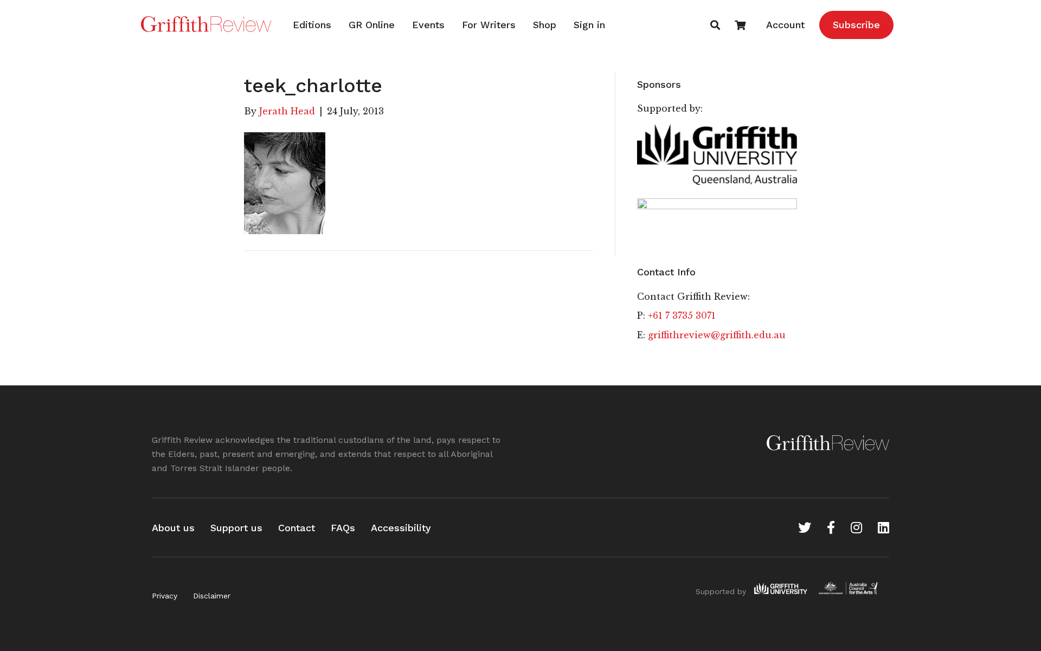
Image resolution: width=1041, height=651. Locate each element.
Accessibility (401, 527)
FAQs (343, 527)
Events (428, 24)
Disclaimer (211, 595)
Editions (312, 24)
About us (173, 527)
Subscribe (856, 24)
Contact (296, 527)
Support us (236, 527)
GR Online (372, 24)
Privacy (164, 595)
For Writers (489, 24)
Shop (544, 24)
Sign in (589, 24)
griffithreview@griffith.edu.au (717, 335)
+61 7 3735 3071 (682, 315)
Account (785, 24)
